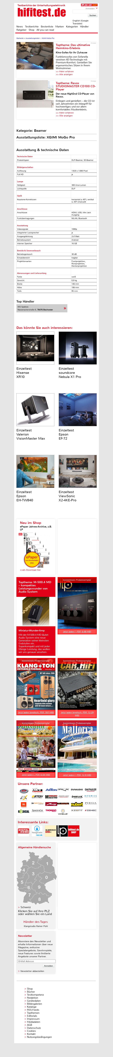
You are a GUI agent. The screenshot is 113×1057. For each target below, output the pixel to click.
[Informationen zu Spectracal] (37, 812)
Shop (31, 30)
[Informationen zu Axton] (51, 791)
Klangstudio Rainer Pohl (36, 926)
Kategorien (72, 26)
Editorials (32, 1016)
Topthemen (33, 1013)
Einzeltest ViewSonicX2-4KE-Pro (67, 496)
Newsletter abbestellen (32, 971)
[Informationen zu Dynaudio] (77, 791)
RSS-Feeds (33, 1009)
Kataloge (32, 1006)
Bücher (31, 991)
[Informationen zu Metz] (51, 805)
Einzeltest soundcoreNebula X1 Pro (70, 372)
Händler (84, 26)
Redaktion (32, 997)
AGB (29, 1025)
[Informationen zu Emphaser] (91, 791)
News (19, 26)
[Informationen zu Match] (37, 805)
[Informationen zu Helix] (77, 798)
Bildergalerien (34, 1003)
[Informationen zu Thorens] (51, 812)
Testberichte (32, 26)
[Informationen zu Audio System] (37, 791)
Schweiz (26, 907)
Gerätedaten (34, 1000)
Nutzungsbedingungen (39, 1037)
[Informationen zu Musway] (63, 805)
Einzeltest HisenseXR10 (24, 372)
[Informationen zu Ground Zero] (63, 798)
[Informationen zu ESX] (24, 798)
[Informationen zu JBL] (24, 805)
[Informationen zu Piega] (91, 805)
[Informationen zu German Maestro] (51, 798)
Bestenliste (47, 26)
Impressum (33, 1019)
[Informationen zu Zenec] (91, 812)
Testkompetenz (35, 994)
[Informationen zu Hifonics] (91, 798)
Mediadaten (33, 1022)
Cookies (31, 1031)
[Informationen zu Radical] (24, 812)
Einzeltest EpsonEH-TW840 (24, 496)
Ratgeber (21, 30)
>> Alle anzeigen (64, 74)
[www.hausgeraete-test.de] (37, 839)
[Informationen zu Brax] (63, 791)
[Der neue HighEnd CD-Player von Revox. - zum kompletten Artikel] (36, 99)
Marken (59, 26)
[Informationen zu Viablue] (63, 812)
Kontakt (31, 1034)
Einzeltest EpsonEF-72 (66, 434)
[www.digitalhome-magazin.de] (23, 839)
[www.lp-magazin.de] (62, 839)
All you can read (45, 30)
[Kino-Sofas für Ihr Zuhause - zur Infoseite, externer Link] (36, 60)
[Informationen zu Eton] (37, 798)
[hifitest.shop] (74, 839)
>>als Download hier (30, 569)
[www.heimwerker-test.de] (50, 839)
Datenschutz (34, 1028)
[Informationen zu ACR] (24, 791)
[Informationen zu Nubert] (77, 805)
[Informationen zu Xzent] (77, 812)
